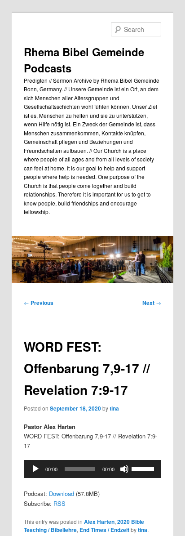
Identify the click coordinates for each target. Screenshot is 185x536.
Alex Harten (99, 522)
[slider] (144, 468)
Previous (38, 303)
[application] (92, 469)
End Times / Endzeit (104, 530)
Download (61, 493)
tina (114, 408)
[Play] (35, 469)
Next (151, 303)
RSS (59, 503)
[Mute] (124, 469)
